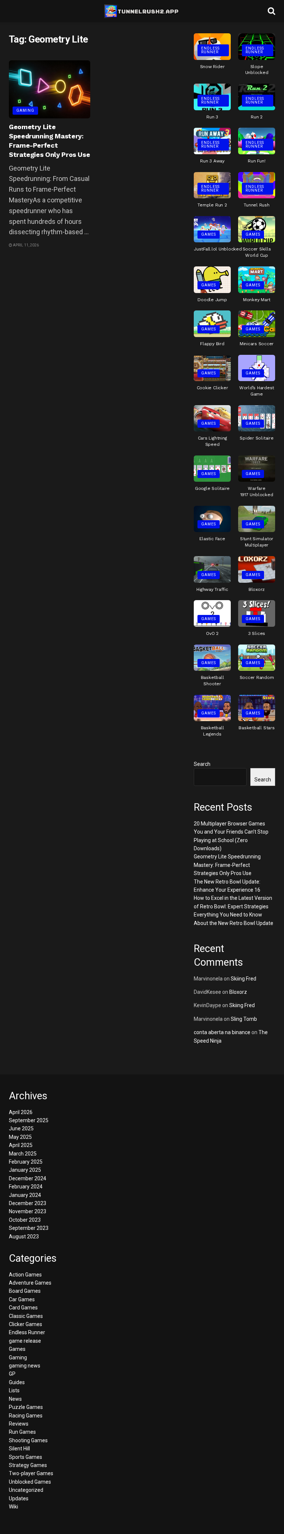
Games (208, 234)
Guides (17, 1382)
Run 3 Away (212, 161)
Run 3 (212, 117)
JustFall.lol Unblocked (218, 249)
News (15, 1399)
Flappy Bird (212, 343)
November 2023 (27, 1211)
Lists (14, 1390)
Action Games (25, 1275)
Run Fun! (256, 161)
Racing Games (26, 1416)
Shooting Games (28, 1440)
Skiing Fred (243, 979)
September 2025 (28, 1120)
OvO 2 (212, 633)
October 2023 (25, 1220)
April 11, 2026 (25, 245)
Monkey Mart (256, 299)
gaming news (24, 1366)
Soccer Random (257, 677)
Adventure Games (30, 1283)
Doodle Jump (212, 299)
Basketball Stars (256, 727)
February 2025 (26, 1162)
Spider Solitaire (256, 438)
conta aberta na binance (222, 1032)
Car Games (22, 1299)
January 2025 (25, 1170)
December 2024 (27, 1178)
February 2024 (26, 1187)
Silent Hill (19, 1448)
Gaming (25, 110)
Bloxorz (256, 589)
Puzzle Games (26, 1407)
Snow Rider (212, 66)
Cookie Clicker (212, 387)
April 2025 (21, 1145)
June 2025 (21, 1128)
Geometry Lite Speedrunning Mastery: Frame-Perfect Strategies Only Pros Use (227, 865)
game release (25, 1341)
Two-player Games (31, 1473)
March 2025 (23, 1154)
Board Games (25, 1291)
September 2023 (28, 1228)
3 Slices (256, 633)
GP (12, 1374)
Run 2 (257, 117)
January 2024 (25, 1195)
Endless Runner (210, 50)
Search (202, 764)
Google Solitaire (212, 488)
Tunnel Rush (256, 205)
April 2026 (21, 1112)
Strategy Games (28, 1465)
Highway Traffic (212, 589)
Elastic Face (212, 538)
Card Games (23, 1308)
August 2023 (24, 1236)
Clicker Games (25, 1324)
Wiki (13, 1507)
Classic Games (26, 1316)
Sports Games (25, 1457)
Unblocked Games (30, 1482)
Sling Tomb (244, 1019)
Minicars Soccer (257, 343)
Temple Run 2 (212, 205)
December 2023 (27, 1203)
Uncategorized (26, 1490)
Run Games (22, 1432)
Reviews (18, 1424)
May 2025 (20, 1137)
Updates (18, 1498)
